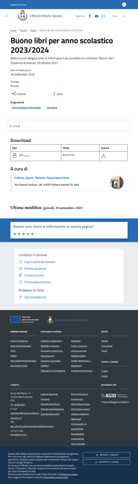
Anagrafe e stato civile (52, 351)
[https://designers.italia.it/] (114, 395)
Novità (23, 30)
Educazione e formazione (53, 371)
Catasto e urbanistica (51, 341)
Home (13, 30)
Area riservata (78, 444)
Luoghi (104, 371)
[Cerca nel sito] (124, 16)
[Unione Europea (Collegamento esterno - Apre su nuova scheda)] (25, 320)
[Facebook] (88, 15)
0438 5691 (19, 405)
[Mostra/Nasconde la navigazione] (7, 15)
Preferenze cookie (68, 474)
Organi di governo (19, 341)
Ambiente (76, 341)
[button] (18, 5)
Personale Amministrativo (23, 361)
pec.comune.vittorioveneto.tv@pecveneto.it (32, 426)
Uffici (13, 351)
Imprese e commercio (81, 371)
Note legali (76, 419)
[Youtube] (95, 15)
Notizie (104, 341)
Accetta (109, 461)
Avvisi (33, 30)
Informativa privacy (80, 404)
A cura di (15, 126)
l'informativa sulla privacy (55, 477)
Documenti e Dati (18, 365)
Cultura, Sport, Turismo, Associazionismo (41, 177)
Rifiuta (109, 454)
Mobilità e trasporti (50, 346)
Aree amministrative (20, 346)
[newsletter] (102, 15)
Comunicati (106, 346)
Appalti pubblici (78, 356)
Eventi (104, 376)
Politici (13, 356)
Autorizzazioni (47, 356)
